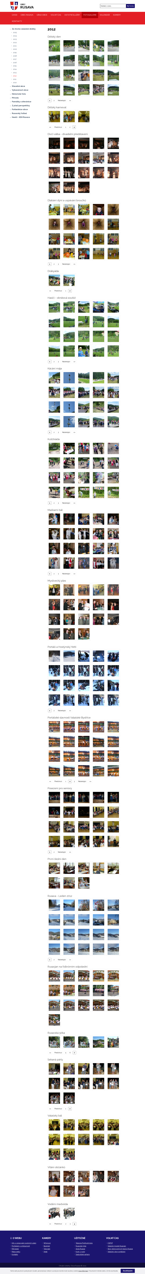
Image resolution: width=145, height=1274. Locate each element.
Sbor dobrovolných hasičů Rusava (120, 1249)
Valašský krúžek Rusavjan (117, 1246)
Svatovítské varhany (83, 1254)
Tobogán (47, 1249)
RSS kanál (15, 1249)
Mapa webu (16, 1252)
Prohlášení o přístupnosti (21, 1246)
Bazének (47, 1246)
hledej (131, 6)
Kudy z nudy (80, 1252)
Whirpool (47, 1243)
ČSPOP (110, 1243)
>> (70, 100)
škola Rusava (80, 1249)
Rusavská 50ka (81, 1246)
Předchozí (58, 127)
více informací (83, 1271)
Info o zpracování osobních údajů (24, 1243)
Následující (62, 100)
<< (50, 127)
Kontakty (15, 1254)
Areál (45, 1252)
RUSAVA (27, 6)
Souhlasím (128, 1271)
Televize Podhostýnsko (84, 1243)
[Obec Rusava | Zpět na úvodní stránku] (14, 6)
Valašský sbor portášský (116, 1252)
